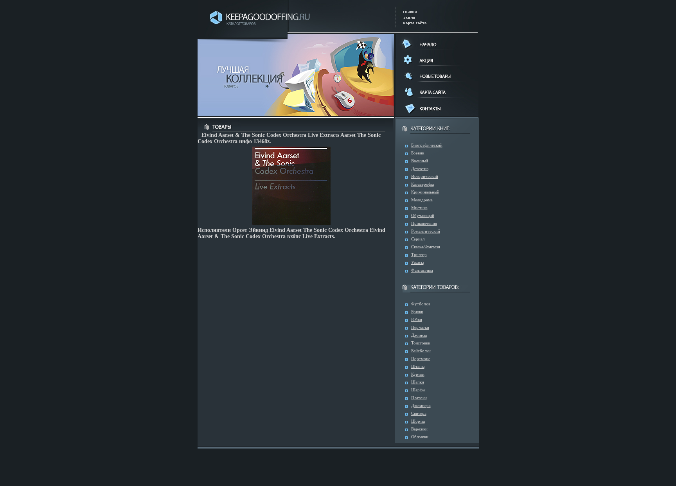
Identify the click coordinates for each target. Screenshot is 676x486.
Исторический (424, 176)
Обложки (419, 436)
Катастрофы (422, 184)
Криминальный (425, 192)
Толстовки (420, 343)
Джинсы (419, 335)
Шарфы (418, 389)
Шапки (417, 382)
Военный (419, 160)
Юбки (416, 319)
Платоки (419, 397)
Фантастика (422, 270)
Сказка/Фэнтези (425, 246)
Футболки (420, 303)
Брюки (417, 311)
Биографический (426, 145)
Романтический (425, 231)
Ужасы (417, 262)
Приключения (424, 223)
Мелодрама (422, 199)
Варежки (419, 429)
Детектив (419, 168)
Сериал (417, 239)
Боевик (417, 153)
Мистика (419, 207)
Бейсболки (421, 350)
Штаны (417, 366)
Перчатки (420, 327)
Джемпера (421, 405)
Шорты (418, 421)
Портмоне (420, 358)
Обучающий (422, 215)
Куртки (417, 374)
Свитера (418, 413)
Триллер (419, 254)
